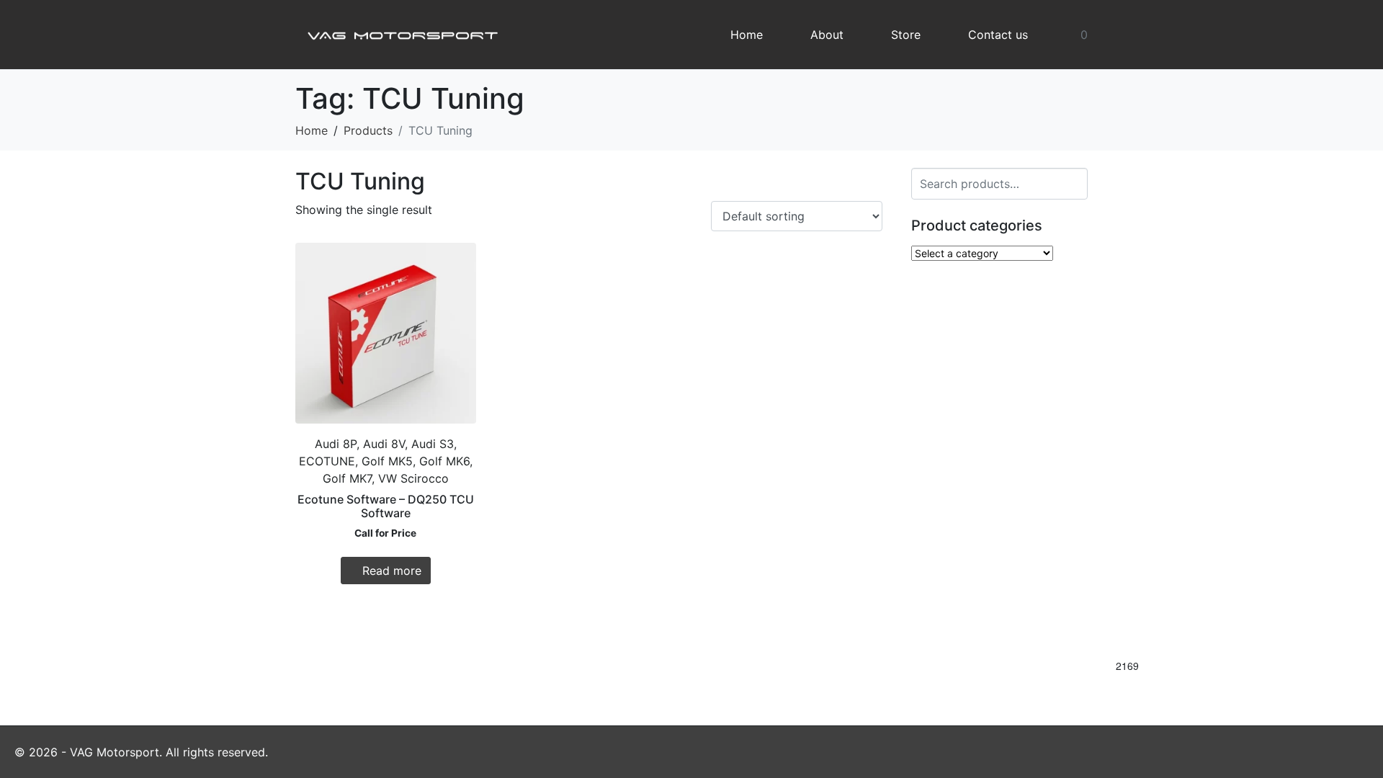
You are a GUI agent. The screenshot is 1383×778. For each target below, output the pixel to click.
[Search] (1074, 182)
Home (746, 34)
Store (906, 34)
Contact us (998, 34)
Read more (391, 570)
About (826, 34)
